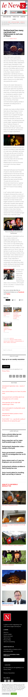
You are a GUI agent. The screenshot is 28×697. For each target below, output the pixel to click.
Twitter (8, 294)
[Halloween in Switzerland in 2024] (8, 309)
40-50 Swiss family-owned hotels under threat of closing (13, 585)
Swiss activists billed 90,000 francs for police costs (11, 435)
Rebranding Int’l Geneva (7, 605)
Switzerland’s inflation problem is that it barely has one (13, 467)
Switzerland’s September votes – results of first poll (13, 447)
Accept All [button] (14, 693)
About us (6, 632)
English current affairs (15, 339)
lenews (8, 342)
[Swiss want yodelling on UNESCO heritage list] (8, 323)
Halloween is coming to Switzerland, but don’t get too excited (17, 315)
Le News (14, 6)
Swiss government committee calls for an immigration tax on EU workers (14, 454)
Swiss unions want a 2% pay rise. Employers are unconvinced (13, 461)
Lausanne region (18, 341)
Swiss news (13, 342)
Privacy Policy (5, 371)
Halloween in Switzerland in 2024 (7, 314)
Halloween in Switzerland (8, 564)
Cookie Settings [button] (6, 693)
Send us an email (8, 636)
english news (7, 341)
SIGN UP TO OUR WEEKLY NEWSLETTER (10, 485)
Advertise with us (8, 649)
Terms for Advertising (9, 641)
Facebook (21, 292)
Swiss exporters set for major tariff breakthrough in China (12, 441)
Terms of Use (7, 638)
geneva (12, 341)
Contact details (8, 634)
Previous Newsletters (9, 673)
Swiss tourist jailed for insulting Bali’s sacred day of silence (13, 473)
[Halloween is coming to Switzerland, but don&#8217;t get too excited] (17, 309)
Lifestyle (11, 338)
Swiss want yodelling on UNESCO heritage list (12, 545)
